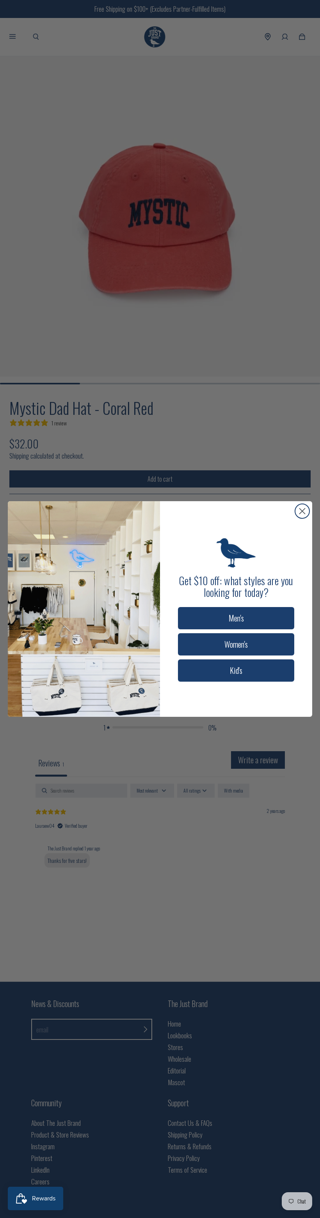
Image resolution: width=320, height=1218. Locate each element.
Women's (236, 644)
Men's (236, 618)
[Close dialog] (302, 511)
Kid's (236, 670)
